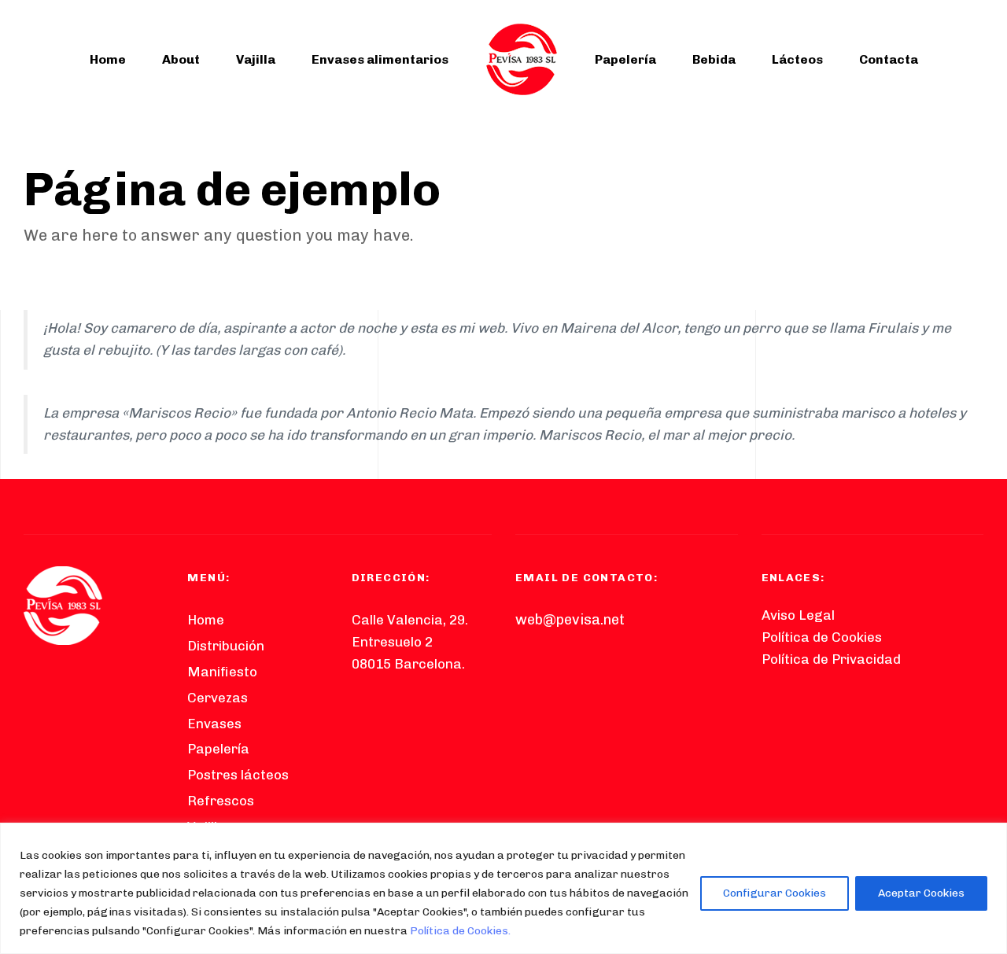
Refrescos (220, 801)
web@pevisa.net (570, 619)
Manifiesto (222, 672)
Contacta (888, 59)
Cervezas (217, 697)
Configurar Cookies (774, 893)
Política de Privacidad (831, 659)
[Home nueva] (63, 605)
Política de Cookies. (460, 930)
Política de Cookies (822, 637)
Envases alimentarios (380, 59)
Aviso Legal (798, 615)
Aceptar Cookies (921, 893)
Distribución (225, 646)
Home (108, 59)
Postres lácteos (238, 775)
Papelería (625, 59)
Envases (214, 723)
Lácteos (797, 59)
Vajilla (255, 59)
